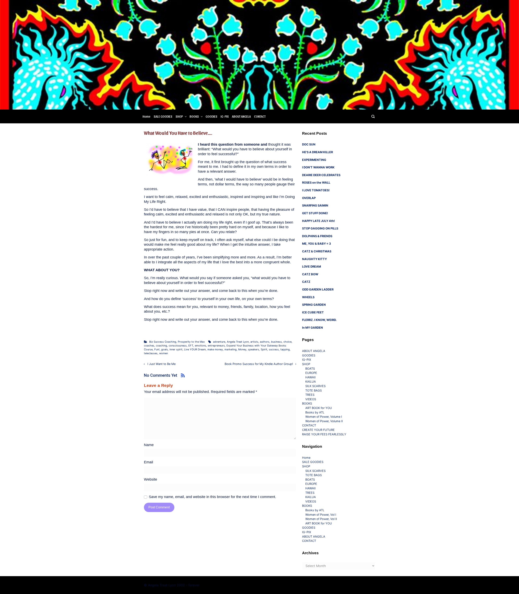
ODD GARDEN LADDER (317, 289)
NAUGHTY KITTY (314, 259)
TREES (309, 394)
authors (264, 341)
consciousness (178, 345)
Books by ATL (314, 412)
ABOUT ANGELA (241, 116)
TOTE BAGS (313, 390)
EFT (190, 345)
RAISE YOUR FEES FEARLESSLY (324, 434)
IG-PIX (225, 116)
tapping (285, 349)
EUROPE (311, 372)
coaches (149, 345)
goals (164, 349)
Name (149, 445)
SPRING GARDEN (314, 304)
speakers (253, 349)
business (276, 341)
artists (254, 341)
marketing (230, 349)
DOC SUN (308, 144)
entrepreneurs (216, 345)
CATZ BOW (310, 274)
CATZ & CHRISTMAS (316, 251)
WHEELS (308, 297)
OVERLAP (309, 198)
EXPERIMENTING (314, 159)
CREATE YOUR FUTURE (318, 430)
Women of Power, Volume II (324, 421)
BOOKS (194, 116)
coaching (161, 345)
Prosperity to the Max (191, 341)
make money (215, 349)
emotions (200, 345)
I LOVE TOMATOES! (316, 190)
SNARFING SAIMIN (315, 205)
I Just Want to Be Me (161, 364)
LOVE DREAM (311, 266)
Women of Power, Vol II (321, 519)
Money (242, 349)
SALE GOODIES (163, 116)
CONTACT (260, 116)
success (274, 349)
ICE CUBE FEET (313, 312)
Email (148, 462)
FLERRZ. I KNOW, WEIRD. (319, 320)
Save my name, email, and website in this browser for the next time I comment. (212, 497)
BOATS (310, 368)
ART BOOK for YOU (318, 408)
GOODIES (211, 116)
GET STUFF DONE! (315, 213)
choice (287, 341)
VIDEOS (310, 399)
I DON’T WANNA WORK (318, 167)
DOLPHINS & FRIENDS (317, 236)
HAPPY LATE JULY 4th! (318, 221)
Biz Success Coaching (162, 341)
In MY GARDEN (312, 327)
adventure (219, 341)
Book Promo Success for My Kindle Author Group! (259, 364)
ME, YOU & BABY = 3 (316, 243)
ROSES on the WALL (316, 182)
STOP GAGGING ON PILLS (320, 228)
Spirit (264, 349)
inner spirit (175, 349)
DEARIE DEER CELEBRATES (321, 175)
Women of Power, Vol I (320, 514)
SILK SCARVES (315, 386)
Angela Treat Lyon (238, 341)
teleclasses (151, 353)
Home (146, 116)
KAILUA (310, 381)
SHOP (179, 116)
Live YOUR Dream (195, 349)
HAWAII (310, 377)
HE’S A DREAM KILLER (317, 152)
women (163, 353)
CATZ (306, 281)
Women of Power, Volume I (323, 416)
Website (150, 479)
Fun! (157, 349)
